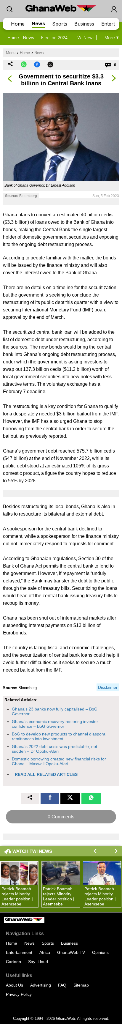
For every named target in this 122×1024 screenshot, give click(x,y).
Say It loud (38, 961)
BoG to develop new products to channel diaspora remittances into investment (58, 736)
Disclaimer (108, 687)
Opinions (100, 952)
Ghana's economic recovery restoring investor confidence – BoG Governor (55, 724)
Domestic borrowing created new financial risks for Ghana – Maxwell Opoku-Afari (59, 761)
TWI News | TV (89, 37)
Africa (44, 952)
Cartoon (13, 961)
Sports (59, 24)
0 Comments (61, 816)
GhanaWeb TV (71, 952)
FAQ (62, 985)
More (110, 37)
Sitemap (81, 985)
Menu (10, 53)
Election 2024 (54, 37)
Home (18, 24)
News (38, 23)
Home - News (20, 37)
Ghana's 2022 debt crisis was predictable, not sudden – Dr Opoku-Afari (54, 749)
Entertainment (19, 952)
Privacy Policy (19, 994)
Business (84, 24)
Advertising (40, 985)
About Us (14, 985)
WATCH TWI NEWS (32, 851)
